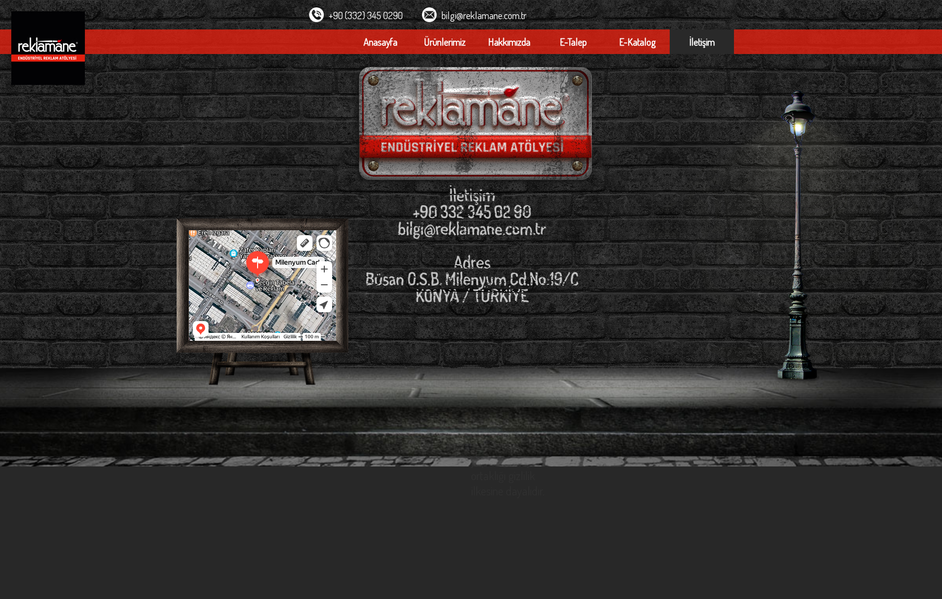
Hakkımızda (509, 41)
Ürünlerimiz (445, 41)
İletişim (702, 41)
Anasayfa (380, 41)
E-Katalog (637, 41)
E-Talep (573, 41)
